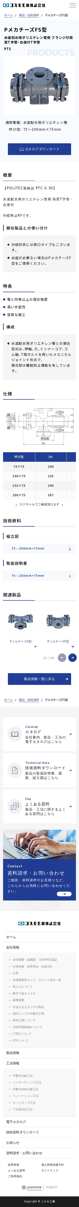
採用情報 (13, 1164)
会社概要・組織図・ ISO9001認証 (35, 960)
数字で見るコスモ (24, 993)
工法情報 (12, 1063)
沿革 (15, 973)
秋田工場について (24, 1020)
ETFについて (21, 1040)
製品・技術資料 (29, 15)
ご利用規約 (15, 1176)
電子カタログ (16, 1121)
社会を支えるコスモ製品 (28, 1007)
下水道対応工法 (23, 1109)
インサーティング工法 (27, 1082)
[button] (62, 657)
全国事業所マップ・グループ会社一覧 (37, 980)
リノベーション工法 (25, 1096)
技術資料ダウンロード (22, 1132)
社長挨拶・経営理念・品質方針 (33, 966)
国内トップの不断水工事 (28, 1013)
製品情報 (12, 1052)
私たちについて (23, 987)
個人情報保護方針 (52, 1164)
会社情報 (12, 947)
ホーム (8, 15)
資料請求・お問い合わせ (24, 1153)
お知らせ (12, 1142)
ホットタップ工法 (24, 1103)
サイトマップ (50, 1170)
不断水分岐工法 (23, 1076)
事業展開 (18, 1000)
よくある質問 (16, 1170)
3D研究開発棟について (27, 1027)
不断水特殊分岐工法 (25, 1089)
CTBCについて (22, 1034)
